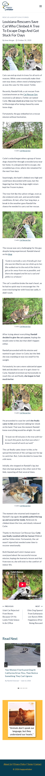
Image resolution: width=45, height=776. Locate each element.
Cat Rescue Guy (30, 94)
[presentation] (22, 654)
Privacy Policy (19, 764)
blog (10, 254)
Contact (37, 764)
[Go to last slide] (6, 664)
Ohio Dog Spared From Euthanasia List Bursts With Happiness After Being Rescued (34, 614)
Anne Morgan (9, 40)
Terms (30, 764)
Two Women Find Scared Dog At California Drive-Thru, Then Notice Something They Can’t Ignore (21, 673)
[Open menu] (40, 6)
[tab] (18, 688)
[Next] (39, 664)
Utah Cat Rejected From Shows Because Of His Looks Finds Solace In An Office (11, 614)
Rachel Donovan (13, 681)
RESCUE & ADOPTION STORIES (16, 17)
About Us (8, 764)
